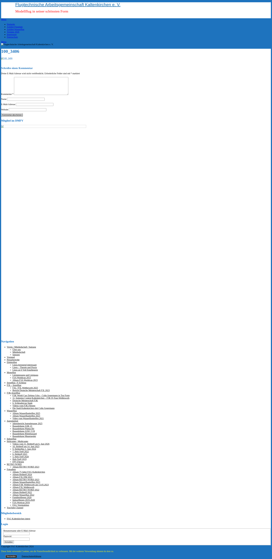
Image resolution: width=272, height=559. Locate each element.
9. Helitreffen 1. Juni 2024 (24, 449)
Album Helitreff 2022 (22, 492)
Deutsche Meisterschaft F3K (25, 400)
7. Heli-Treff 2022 (20, 451)
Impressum (12, 34)
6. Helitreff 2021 (19, 454)
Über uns (16, 349)
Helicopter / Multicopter (17, 441)
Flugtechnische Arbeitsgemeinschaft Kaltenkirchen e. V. (67, 4)
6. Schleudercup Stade (22, 403)
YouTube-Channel (15, 507)
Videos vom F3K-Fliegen (23, 405)
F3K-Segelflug (13, 393)
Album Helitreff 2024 (22, 474)
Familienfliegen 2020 (21, 497)
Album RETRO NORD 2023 (25, 467)
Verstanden (11, 556)
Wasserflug (12, 411)
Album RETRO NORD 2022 (25, 490)
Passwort (7, 536)
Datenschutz (12, 37)
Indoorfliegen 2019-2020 (23, 500)
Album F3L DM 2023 (22, 477)
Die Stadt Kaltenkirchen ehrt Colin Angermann (33, 408)
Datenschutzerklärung (31, 556)
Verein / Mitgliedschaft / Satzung (21, 347)
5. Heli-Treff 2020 (20, 456)
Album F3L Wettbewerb (23, 487)
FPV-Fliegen (18, 462)
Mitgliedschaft (18, 352)
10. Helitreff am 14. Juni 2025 (25, 446)
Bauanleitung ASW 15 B (23, 431)
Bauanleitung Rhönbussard (24, 433)
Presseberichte (13, 360)
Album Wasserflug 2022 (23, 495)
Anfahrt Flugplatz (15, 27)
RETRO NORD (14, 464)
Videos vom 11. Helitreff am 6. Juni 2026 (30, 444)
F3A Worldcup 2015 (21, 377)
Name (4, 99)
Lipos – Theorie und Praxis (24, 367)
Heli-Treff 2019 (19, 459)
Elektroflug (12, 362)
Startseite (11, 24)
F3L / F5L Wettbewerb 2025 (25, 388)
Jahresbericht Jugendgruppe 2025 (27, 423)
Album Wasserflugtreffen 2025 (26, 413)
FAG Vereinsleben (20, 505)
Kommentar (7, 94)
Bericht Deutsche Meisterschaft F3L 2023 (31, 390)
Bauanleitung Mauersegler (24, 436)
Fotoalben (11, 469)
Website (4, 109)
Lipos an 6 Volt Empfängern (25, 370)
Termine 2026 (13, 32)
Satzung (16, 354)
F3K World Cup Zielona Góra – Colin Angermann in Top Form (41, 395)
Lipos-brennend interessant (24, 365)
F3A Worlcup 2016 (21, 502)
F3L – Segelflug (14, 385)
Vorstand (11, 357)
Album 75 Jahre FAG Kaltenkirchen (28, 472)
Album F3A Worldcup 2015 (25, 380)
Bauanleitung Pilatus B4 (23, 428)
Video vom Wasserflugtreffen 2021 (28, 418)
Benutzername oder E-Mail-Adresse (19, 531)
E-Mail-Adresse (8, 104)
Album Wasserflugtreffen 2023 (26, 416)
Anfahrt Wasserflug (15, 29)
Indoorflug (11, 439)
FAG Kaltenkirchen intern (18, 518)
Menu (3, 19)
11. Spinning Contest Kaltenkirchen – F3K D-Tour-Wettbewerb (40, 398)
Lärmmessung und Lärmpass (25, 375)
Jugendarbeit (12, 421)
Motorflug (11, 372)
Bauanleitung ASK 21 (22, 426)
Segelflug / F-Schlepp (16, 382)
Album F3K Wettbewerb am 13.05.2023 (30, 484)
